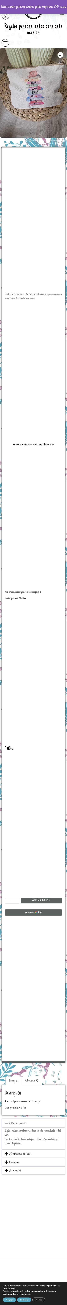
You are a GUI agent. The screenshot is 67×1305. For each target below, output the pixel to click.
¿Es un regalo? (15, 1170)
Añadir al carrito (41, 900)
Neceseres (20, 294)
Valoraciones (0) (31, 1080)
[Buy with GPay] (33, 912)
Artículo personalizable (18, 1123)
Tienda (7, 294)
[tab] (13, 1081)
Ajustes (39, 1300)
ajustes (27, 1294)
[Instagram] (5, 16)
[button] (5, 43)
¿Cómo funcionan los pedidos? (21, 1153)
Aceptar (9, 1300)
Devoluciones (14, 1162)
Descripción (13, 1080)
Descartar (63, 7)
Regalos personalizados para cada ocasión (33, 29)
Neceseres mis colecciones (35, 294)
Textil (13, 294)
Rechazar (24, 1300)
